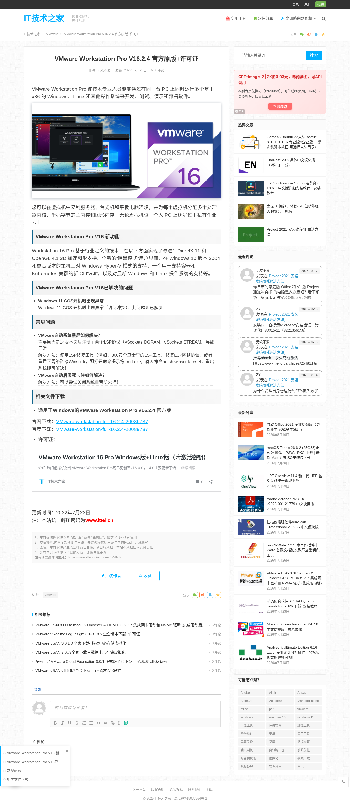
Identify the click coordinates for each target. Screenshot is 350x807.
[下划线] (69, 723)
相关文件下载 (17, 779)
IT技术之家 (44, 18)
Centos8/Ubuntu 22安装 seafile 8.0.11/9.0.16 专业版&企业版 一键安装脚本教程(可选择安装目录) (294, 142)
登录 (295, 4)
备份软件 (247, 734)
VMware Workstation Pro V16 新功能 (36, 753)
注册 (307, 4)
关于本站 (139, 789)
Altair (272, 693)
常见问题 (14, 770)
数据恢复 (303, 742)
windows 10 (277, 717)
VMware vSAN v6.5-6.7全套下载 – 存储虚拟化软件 (78, 670)
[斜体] (62, 723)
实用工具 (238, 18)
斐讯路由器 (276, 750)
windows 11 (305, 717)
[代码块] (105, 723)
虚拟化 (273, 758)
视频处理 (247, 766)
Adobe (245, 693)
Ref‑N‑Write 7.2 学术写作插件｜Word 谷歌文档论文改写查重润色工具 (293, 550)
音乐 (300, 766)
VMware (52, 34)
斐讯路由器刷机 (298, 18)
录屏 (272, 742)
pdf (271, 709)
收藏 (147, 576)
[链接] (112, 723)
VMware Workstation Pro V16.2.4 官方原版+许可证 (126, 58)
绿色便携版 (248, 758)
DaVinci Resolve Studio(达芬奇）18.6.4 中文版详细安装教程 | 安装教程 (294, 188)
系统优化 (303, 750)
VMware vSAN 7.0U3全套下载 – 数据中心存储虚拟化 (80, 652)
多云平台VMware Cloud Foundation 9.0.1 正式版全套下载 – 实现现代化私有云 (101, 661)
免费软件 (275, 725)
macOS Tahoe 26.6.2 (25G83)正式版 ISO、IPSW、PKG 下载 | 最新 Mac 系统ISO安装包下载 (293, 452)
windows (247, 717)
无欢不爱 (104, 70)
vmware (50, 595)
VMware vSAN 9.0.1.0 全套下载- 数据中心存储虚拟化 (80, 643)
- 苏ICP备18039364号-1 (189, 798)
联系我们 (194, 789)
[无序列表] (91, 723)
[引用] (98, 723)
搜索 (314, 55)
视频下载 (303, 758)
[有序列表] (84, 723)
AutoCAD (247, 701)
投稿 (320, 4)
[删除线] (76, 723)
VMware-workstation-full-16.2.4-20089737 (102, 421)
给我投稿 (176, 789)
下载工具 (247, 725)
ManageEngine (308, 701)
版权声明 (157, 789)
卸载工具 (303, 725)
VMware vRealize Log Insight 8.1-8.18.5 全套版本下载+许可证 (87, 634)
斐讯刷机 (247, 750)
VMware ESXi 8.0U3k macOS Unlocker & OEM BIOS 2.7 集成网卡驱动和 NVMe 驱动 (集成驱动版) (119, 625)
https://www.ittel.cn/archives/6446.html (96, 557)
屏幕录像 (247, 742)
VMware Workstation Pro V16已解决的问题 (36, 762)
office (244, 709)
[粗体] (55, 723)
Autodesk (275, 701)
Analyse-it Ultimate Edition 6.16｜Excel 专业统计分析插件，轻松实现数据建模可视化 (294, 652)
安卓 (272, 734)
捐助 (210, 789)
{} (119, 723)
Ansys (301, 693)
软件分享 (265, 18)
